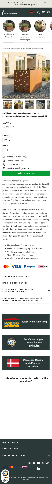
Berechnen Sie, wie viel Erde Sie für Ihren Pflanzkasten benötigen (23, 299)
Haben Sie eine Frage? (15, 283)
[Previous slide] (2, 4)
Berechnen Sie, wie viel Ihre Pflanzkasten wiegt (18, 291)
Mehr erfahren (10, 442)
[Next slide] (50, 4)
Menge (6, 145)
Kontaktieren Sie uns (13, 455)
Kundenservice (10, 449)
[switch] (5, 480)
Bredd (5, 135)
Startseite (5, 48)
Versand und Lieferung (16, 276)
